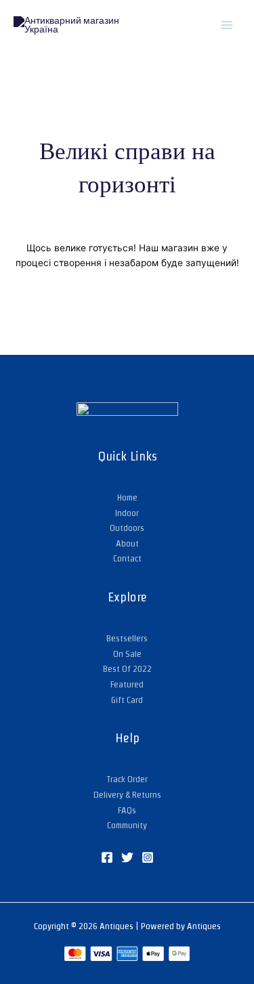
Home (127, 497)
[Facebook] (107, 857)
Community (127, 825)
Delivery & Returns (127, 795)
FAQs (127, 810)
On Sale (127, 654)
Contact (127, 558)
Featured (127, 684)
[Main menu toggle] (227, 25)
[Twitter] (127, 857)
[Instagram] (148, 857)
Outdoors (127, 528)
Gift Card (127, 700)
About (127, 543)
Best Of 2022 (127, 669)
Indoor (127, 513)
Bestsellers (127, 638)
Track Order (127, 779)
